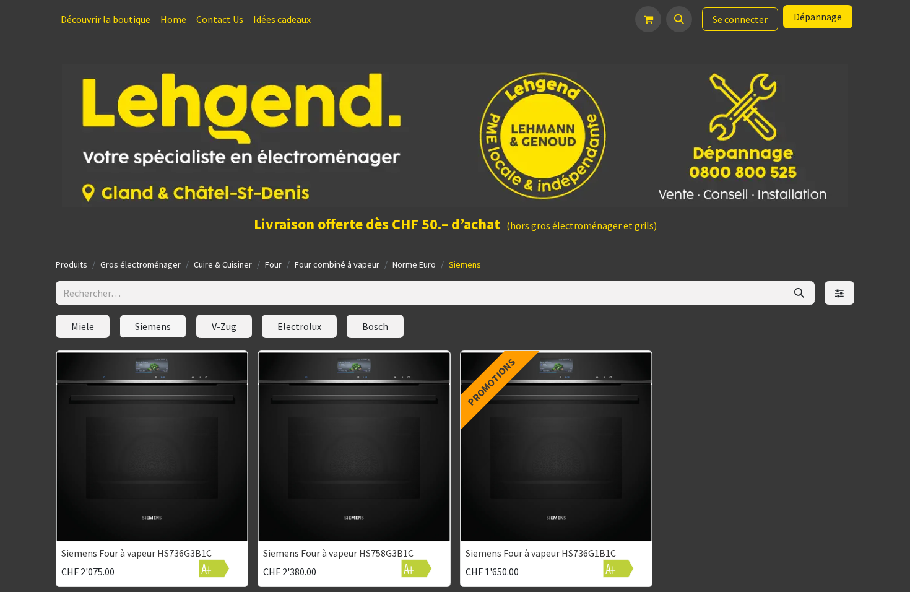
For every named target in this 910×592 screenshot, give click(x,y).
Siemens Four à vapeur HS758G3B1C (338, 553)
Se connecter (740, 19)
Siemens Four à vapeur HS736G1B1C (541, 553)
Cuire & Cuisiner (223, 264)
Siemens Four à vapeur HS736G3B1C (136, 553)
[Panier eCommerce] (648, 19)
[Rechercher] (799, 293)
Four (273, 264)
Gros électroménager (140, 264)
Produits (71, 264)
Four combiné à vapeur (337, 264)
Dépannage (818, 17)
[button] (679, 19)
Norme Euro (414, 264)
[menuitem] (105, 19)
